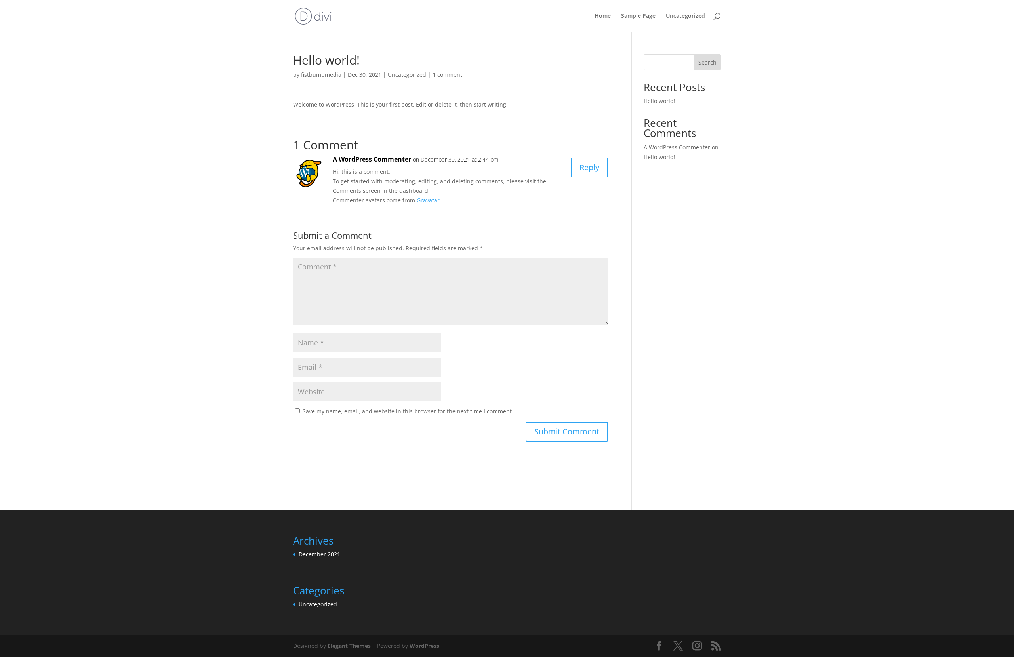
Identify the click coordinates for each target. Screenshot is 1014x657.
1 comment (447, 74)
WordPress (424, 645)
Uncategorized (685, 16)
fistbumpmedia (321, 74)
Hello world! (659, 101)
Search (707, 62)
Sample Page (638, 16)
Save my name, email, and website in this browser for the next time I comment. (408, 411)
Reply (589, 167)
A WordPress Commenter (372, 159)
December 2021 (319, 554)
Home (603, 16)
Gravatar (428, 200)
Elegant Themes (349, 645)
